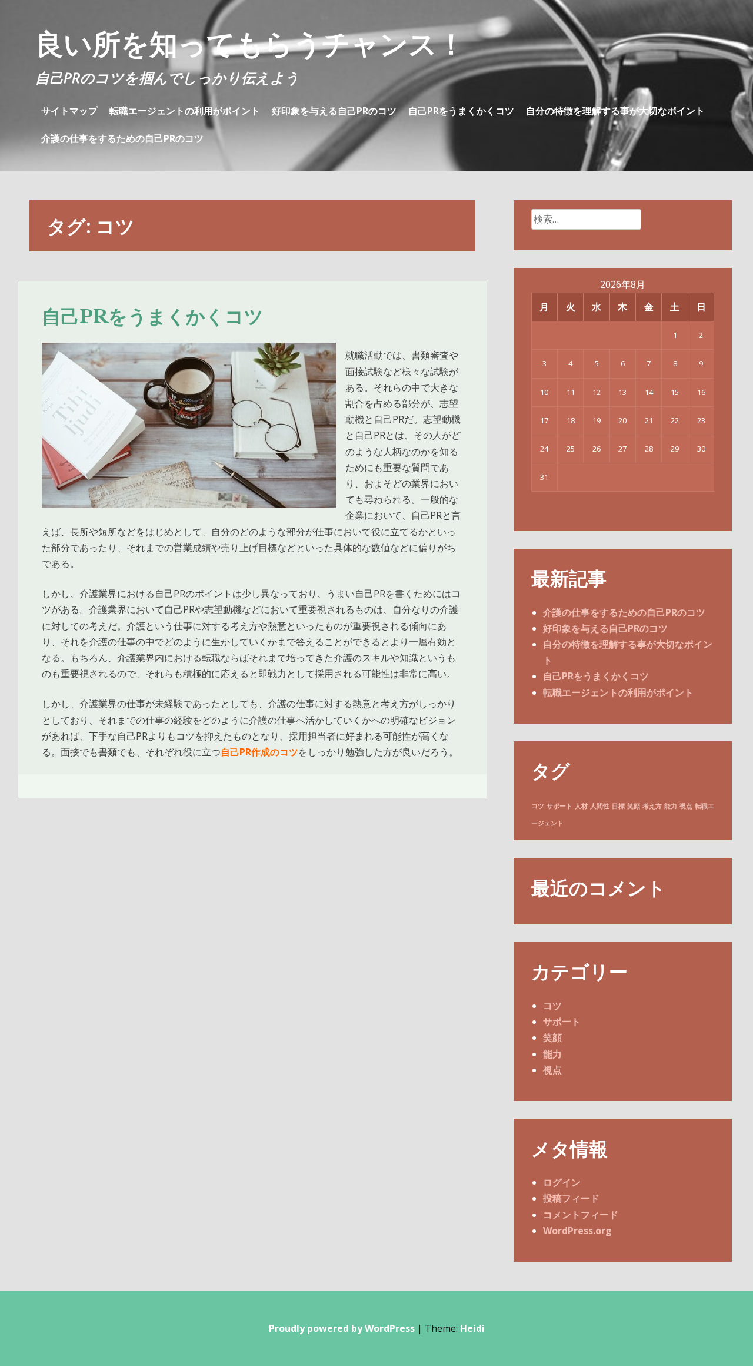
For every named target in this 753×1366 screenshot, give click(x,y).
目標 (618, 806)
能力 (670, 806)
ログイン (562, 1182)
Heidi (472, 1328)
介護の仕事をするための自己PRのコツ (122, 138)
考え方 (652, 806)
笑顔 (633, 806)
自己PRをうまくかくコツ (461, 110)
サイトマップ (69, 110)
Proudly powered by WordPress (342, 1328)
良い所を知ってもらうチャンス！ (250, 43)
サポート (559, 806)
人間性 (599, 806)
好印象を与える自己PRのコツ (334, 110)
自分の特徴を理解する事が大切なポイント (615, 110)
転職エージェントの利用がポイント (184, 110)
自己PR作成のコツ (259, 751)
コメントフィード (580, 1214)
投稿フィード (571, 1198)
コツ (537, 806)
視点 (685, 806)
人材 (581, 806)
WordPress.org (577, 1230)
